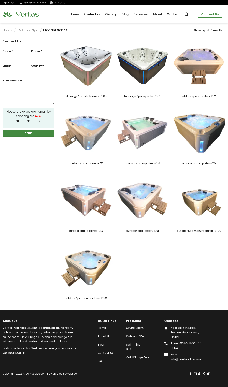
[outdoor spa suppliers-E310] (142, 133)
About (157, 14)
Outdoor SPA (135, 336)
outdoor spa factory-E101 (142, 231)
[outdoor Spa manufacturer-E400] (86, 267)
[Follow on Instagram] (195, 373)
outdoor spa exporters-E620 (199, 96)
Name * (8, 51)
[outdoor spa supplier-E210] (198, 133)
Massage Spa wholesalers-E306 (86, 96)
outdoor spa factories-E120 (86, 231)
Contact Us (210, 14)
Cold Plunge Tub (137, 357)
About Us (104, 336)
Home (74, 14)
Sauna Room (135, 328)
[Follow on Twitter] (208, 373)
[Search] (186, 14)
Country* (37, 65)
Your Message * (13, 80)
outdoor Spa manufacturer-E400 (86, 298)
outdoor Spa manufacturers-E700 (199, 231)
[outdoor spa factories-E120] (86, 200)
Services (140, 14)
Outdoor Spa (27, 30)
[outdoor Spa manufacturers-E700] (198, 200)
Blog (125, 14)
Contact (173, 14)
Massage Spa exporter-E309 (142, 96)
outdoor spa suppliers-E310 (142, 163)
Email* (7, 65)
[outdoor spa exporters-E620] (198, 65)
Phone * (36, 51)
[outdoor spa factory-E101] (142, 200)
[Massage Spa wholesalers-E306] (86, 65)
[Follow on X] (203, 373)
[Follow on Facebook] (190, 373)
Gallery (111, 14)
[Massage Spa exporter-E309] (142, 65)
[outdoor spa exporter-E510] (86, 133)
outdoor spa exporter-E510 (86, 163)
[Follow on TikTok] (199, 373)
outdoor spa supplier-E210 (199, 163)
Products (90, 14)
